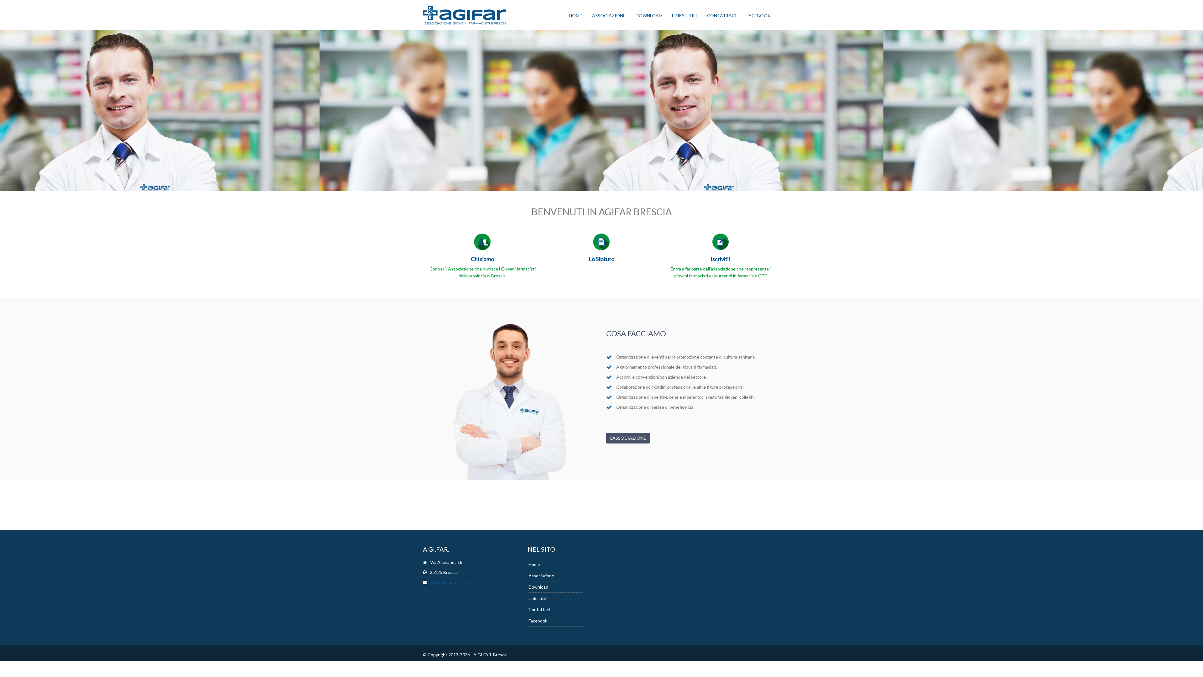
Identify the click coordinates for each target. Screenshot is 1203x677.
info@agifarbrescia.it (450, 582)
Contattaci (722, 15)
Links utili (684, 15)
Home (575, 15)
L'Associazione (628, 438)
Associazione (609, 15)
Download (649, 15)
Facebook (759, 15)
